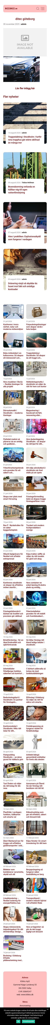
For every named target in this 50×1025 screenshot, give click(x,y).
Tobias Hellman (28, 183)
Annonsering (25, 1005)
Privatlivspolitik (28, 1021)
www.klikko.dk (27, 994)
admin (23, 24)
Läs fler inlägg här (25, 88)
